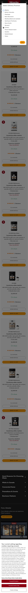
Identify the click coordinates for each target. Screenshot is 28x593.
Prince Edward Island (10, 29)
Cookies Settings (14, 590)
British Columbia (9, 12)
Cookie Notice (18, 578)
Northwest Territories (11, 21)
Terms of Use (5, 578)
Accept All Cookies (14, 581)
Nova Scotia (8, 23)
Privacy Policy (11, 578)
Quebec (7, 32)
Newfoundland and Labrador (12, 19)
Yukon (6, 36)
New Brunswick (9, 16)
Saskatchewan (9, 34)
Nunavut (7, 25)
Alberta (7, 10)
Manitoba (7, 14)
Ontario (7, 27)
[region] (14, 566)
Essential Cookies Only (14, 585)
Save (22, 42)
